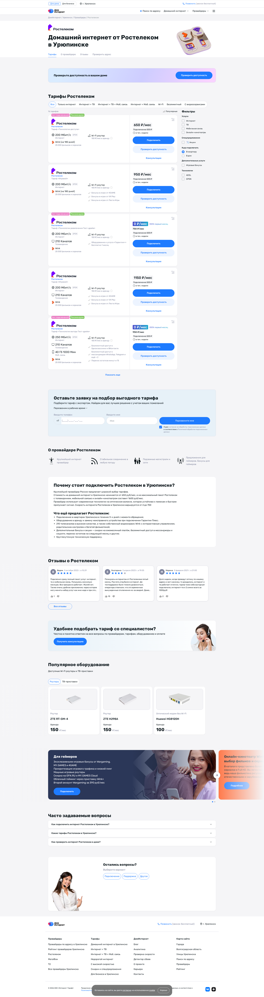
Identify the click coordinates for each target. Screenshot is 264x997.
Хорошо (163, 990)
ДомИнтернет (54, 17)
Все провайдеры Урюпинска (63, 969)
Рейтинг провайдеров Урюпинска (66, 949)
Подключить (153, 140)
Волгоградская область (188, 949)
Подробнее (237, 785)
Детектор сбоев (142, 959)
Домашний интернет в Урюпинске (109, 944)
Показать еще (112, 374)
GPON (189, 179)
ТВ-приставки (69, 681)
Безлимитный (174, 104)
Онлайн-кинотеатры (196, 132)
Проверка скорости (144, 954)
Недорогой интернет (102, 959)
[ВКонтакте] (207, 989)
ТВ (187, 125)
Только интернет (67, 104)
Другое (144, 876)
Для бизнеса (68, 3)
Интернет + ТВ (87, 104)
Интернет (190, 121)
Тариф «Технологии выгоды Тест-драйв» (70, 331)
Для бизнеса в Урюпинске (105, 974)
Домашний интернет (175, 11)
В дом (189, 156)
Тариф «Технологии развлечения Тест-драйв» (73, 228)
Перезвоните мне (184, 420)
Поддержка (130, 876)
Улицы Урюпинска (186, 954)
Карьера (138, 969)
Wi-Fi (160, 104)
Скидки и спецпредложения (106, 969)
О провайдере (68, 54)
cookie (152, 990)
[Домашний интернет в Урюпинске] (56, 11)
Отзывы (84, 54)
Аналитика (139, 949)
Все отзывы (60, 606)
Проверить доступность (194, 75)
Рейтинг (180, 969)
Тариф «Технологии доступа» (65, 129)
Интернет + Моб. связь (143, 104)
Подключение (112, 876)
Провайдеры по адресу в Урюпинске (67, 944)
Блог (136, 944)
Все (52, 104)
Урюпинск (67, 17)
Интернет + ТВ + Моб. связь (112, 104)
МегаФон (53, 959)
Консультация (153, 158)
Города (180, 944)
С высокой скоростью (102, 964)
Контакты (139, 974)
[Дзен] (213, 989)
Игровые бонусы (194, 165)
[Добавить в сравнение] (173, 119)
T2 (49, 964)
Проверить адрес (102, 54)
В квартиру (191, 152)
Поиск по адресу (151, 11)
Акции (192, 142)
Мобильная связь (194, 128)
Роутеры (54, 681)
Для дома (54, 3)
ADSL (188, 175)
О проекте (139, 964)
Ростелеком (54, 954)
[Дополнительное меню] (214, 11)
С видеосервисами (195, 104)
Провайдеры (199, 11)
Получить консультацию (70, 641)
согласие (127, 990)
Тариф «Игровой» (59, 178)
